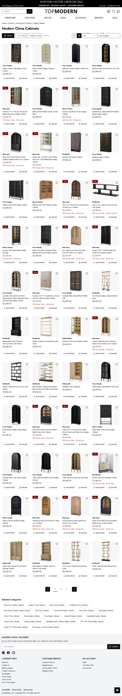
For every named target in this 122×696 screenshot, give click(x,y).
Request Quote (58, 5)
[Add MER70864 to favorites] (86, 182)
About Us (5, 662)
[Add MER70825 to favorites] (86, 228)
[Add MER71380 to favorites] (56, 498)
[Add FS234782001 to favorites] (27, 455)
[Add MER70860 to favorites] (116, 319)
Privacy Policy (7, 676)
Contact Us (5, 665)
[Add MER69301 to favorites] (56, 135)
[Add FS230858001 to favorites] (116, 46)
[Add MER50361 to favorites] (116, 228)
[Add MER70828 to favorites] (27, 135)
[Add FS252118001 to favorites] (116, 135)
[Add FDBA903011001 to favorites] (86, 319)
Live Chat (102, 6)
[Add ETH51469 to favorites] (86, 364)
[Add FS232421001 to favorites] (56, 89)
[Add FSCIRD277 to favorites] (86, 273)
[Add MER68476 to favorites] (56, 273)
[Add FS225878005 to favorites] (27, 273)
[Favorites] (113, 11)
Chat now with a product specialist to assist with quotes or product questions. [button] (100, 684)
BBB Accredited (7, 668)
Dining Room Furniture (24, 23)
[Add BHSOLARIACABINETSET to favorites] (116, 455)
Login (84, 662)
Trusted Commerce (8, 671)
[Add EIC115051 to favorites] (27, 364)
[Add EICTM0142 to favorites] (27, 319)
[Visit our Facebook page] (8, 652)
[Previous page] (47, 589)
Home (4, 23)
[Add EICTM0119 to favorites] (56, 319)
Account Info (87, 668)
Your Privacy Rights (8, 682)
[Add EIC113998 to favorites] (116, 182)
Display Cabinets (39, 23)
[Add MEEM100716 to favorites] (86, 89)
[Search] (29, 11)
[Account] (109, 11)
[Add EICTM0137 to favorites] (56, 544)
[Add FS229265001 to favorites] (56, 228)
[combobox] (14, 11)
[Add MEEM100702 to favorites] (27, 228)
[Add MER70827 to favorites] (116, 498)
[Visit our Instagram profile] (13, 652)
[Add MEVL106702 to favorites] (27, 498)
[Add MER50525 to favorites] (27, 89)
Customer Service (75, 5)
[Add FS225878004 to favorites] (56, 455)
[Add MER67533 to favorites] (86, 407)
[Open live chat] (117, 690)
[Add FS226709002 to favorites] (56, 46)
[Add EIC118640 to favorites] (86, 544)
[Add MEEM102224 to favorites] (56, 182)
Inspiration (44, 5)
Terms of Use (6, 679)
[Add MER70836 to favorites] (86, 498)
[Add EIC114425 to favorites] (116, 544)
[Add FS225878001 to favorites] (116, 364)
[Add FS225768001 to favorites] (116, 89)
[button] (118, 11)
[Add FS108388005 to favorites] (27, 46)
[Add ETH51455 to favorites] (27, 544)
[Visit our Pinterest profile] (3, 652)
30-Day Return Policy (49, 668)
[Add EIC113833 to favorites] (86, 135)
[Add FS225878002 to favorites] (86, 455)
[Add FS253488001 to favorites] (27, 182)
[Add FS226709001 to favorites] (27, 407)
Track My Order (88, 665)
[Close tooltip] (118, 683)
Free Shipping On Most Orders (12, 6)
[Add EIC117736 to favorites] (116, 273)
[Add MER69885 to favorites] (56, 407)
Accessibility (6, 674)
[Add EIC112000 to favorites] (56, 364)
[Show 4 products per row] (79, 35)
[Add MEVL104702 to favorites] (116, 407)
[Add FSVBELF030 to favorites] (86, 46)
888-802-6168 (114, 6)
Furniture (11, 23)
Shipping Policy (47, 671)
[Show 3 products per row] (74, 35)
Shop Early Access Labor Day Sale (61, 2)
